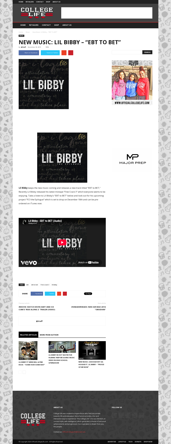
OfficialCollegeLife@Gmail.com (73, 432)
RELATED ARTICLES (28, 335)
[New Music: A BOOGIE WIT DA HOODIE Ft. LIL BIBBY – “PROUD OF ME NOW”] (92, 350)
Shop (48, 2)
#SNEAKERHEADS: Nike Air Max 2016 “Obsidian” (88, 308)
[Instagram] (138, 2)
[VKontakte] (146, 2)
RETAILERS (30, 2)
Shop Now (148, 442)
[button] (149, 25)
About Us (56, 2)
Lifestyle (122, 442)
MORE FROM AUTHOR (49, 335)
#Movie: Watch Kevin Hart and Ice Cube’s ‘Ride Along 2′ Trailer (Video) (37, 308)
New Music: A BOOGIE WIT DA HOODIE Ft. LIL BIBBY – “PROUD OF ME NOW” (91, 364)
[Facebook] (134, 2)
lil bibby (54, 285)
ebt (27, 285)
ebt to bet (34, 285)
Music (28, 32)
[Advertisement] (106, 13)
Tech (130, 442)
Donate (138, 442)
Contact (40, 2)
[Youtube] (150, 2)
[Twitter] (142, 2)
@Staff (23, 47)
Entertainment (55, 352)
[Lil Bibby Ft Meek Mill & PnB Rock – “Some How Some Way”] (32, 350)
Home (21, 2)
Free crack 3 (45, 285)
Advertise (112, 442)
